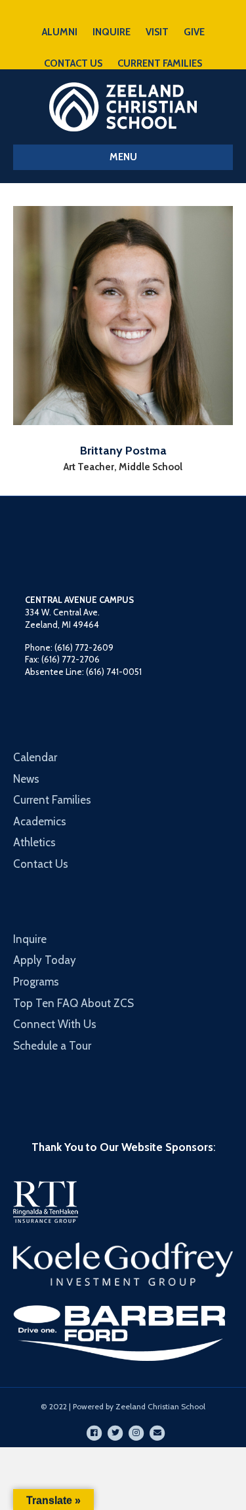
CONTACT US (73, 63)
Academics (39, 821)
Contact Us (40, 863)
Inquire (30, 939)
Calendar (35, 757)
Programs (36, 981)
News (26, 778)
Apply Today (44, 960)
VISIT (157, 32)
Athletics (34, 842)
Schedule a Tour (52, 1045)
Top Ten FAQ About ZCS (73, 1003)
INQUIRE (111, 32)
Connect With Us (54, 1024)
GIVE (194, 32)
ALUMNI (59, 32)
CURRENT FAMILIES (159, 63)
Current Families (52, 799)
